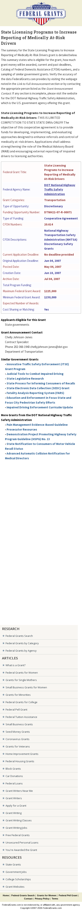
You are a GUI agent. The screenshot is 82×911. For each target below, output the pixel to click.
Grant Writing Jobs (16, 828)
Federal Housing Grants (20, 761)
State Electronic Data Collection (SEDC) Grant (38, 388)
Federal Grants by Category (22, 643)
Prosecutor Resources (22, 429)
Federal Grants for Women (22, 672)
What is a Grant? (15, 665)
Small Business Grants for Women (26, 687)
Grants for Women (46, 895)
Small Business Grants (19, 724)
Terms (55, 898)
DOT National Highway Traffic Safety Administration (59, 189)
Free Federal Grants (18, 835)
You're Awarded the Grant (21, 850)
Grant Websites (15, 886)
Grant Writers (14, 798)
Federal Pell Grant (16, 709)
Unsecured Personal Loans (22, 842)
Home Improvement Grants (22, 754)
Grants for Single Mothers (21, 680)
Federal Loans (14, 783)
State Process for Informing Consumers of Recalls (41, 383)
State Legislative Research (25, 378)
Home (6, 895)
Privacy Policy (42, 898)
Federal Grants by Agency (21, 650)
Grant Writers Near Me (19, 791)
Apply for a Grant (16, 805)
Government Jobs (16, 872)
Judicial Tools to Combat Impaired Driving (35, 374)
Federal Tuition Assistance (21, 717)
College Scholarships (18, 879)
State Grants (13, 864)
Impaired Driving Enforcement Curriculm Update (40, 407)
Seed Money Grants (18, 731)
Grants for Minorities (18, 695)
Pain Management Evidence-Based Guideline (37, 425)
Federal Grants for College (21, 702)
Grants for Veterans (18, 746)
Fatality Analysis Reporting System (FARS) (35, 393)
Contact (28, 898)
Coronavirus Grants (17, 739)
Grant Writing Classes (19, 820)
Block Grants (13, 768)
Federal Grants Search (19, 636)
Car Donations (14, 776)
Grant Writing (13, 813)
